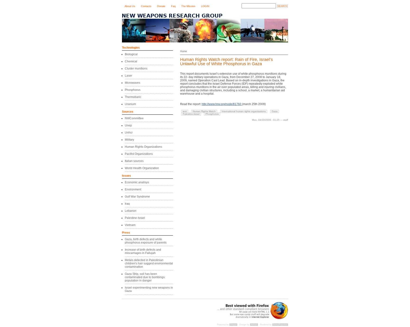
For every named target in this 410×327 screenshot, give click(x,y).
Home (183, 51)
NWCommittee (134, 118)
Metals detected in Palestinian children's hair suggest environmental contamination (149, 263)
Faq (173, 6)
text (185, 111)
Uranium (130, 104)
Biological (131, 54)
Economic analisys (137, 182)
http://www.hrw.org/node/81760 (222, 104)
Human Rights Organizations (143, 146)
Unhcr (129, 132)
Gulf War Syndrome (137, 196)
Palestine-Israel (135, 218)
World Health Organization (142, 168)
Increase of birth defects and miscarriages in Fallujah (143, 251)
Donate (161, 6)
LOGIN (205, 6)
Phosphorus (132, 90)
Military (129, 139)
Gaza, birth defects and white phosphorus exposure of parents (146, 241)
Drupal (233, 324)
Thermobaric (133, 97)
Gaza (275, 111)
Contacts (146, 6)
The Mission (188, 6)
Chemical (131, 61)
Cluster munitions (136, 68)
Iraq (127, 203)
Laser (128, 75)
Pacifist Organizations (139, 154)
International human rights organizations (244, 111)
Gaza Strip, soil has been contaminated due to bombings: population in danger (145, 277)
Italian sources (134, 161)
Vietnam (130, 225)
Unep (128, 125)
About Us (130, 6)
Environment (133, 189)
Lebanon (130, 210)
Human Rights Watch (204, 111)
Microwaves (132, 82)
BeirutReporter (280, 324)
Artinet (254, 324)
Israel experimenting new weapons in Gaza (149, 289)
